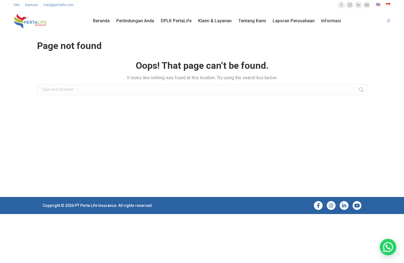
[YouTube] (357, 205)
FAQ (17, 5)
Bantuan (31, 5)
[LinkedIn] (344, 205)
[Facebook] (318, 205)
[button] (388, 247)
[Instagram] (331, 205)
